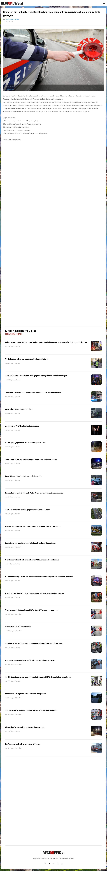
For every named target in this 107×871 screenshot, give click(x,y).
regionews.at (10, 89)
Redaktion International (12, 19)
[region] (53, 186)
